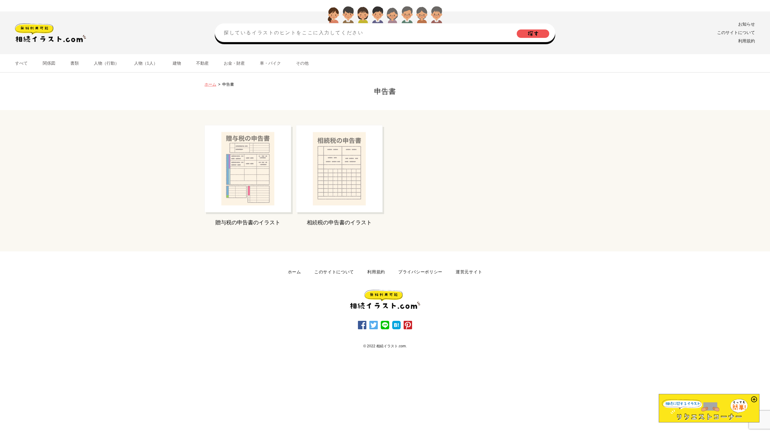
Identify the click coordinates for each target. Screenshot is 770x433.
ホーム (210, 84)
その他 (302, 63)
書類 (74, 63)
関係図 (49, 63)
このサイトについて (736, 32)
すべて (21, 63)
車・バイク (270, 63)
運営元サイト (469, 271)
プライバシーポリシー (420, 271)
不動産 (202, 63)
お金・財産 (234, 63)
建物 (177, 63)
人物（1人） (146, 63)
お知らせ (746, 24)
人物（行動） (106, 63)
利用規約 (746, 40)
